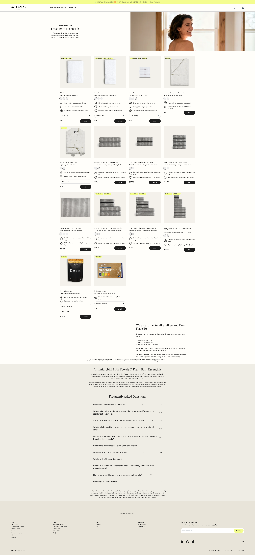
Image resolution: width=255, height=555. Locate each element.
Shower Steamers (66, 291)
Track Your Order (58, 524)
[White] (165, 98)
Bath (12, 535)
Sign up (238, 531)
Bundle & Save (15, 529)
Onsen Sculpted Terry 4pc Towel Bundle (108, 228)
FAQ (54, 533)
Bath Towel (63, 93)
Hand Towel (98, 93)
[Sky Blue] (67, 98)
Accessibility (240, 551)
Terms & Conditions (215, 551)
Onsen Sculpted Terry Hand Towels (141, 162)
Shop (86, 121)
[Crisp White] (61, 98)
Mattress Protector (16, 533)
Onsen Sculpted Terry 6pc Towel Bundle (142, 228)
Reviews (98, 524)
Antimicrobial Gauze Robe (68, 162)
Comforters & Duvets (17, 526)
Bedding (13, 537)
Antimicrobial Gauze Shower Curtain (176, 93)
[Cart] (243, 8)
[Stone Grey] (64, 98)
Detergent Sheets (100, 291)
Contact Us (141, 526)
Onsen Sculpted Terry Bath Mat (70, 228)
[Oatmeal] (168, 98)
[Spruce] (95, 168)
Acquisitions (142, 524)
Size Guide (56, 529)
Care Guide (56, 531)
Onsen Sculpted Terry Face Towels (175, 162)
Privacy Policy (229, 551)
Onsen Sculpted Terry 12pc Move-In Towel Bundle (178, 229)
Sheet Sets (14, 524)
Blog (97, 526)
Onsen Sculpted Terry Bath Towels (106, 162)
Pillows (13, 531)
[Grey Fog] (98, 168)
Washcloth (132, 93)
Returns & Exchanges (60, 526)
